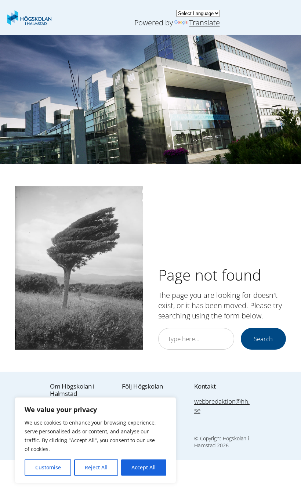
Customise (48, 467)
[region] (95, 440)
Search (263, 339)
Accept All (143, 467)
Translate (204, 23)
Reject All (96, 467)
